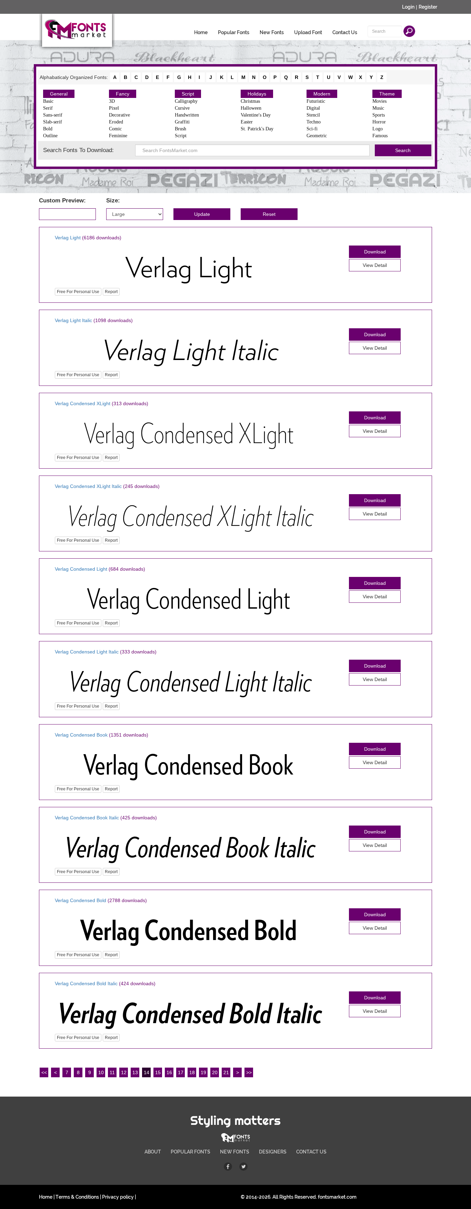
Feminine (118, 135)
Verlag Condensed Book (81, 735)
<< (44, 1072)
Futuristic (316, 101)
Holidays (257, 94)
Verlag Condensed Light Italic (87, 652)
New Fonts (272, 32)
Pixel (114, 108)
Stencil (313, 115)
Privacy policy (118, 1197)
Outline (50, 135)
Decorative (119, 115)
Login (408, 7)
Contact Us (344, 32)
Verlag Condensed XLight (82, 403)
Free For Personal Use (78, 291)
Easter (247, 121)
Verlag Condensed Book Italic (87, 817)
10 (101, 1072)
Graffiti (182, 121)
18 (192, 1072)
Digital (313, 108)
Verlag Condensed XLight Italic (88, 486)
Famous (380, 135)
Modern (321, 94)
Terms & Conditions (77, 1197)
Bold (47, 128)
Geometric (317, 135)
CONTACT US (311, 1152)
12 (124, 1072)
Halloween (251, 108)
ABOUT (152, 1152)
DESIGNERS (273, 1152)
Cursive (182, 108)
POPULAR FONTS (190, 1152)
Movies (379, 101)
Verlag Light (68, 237)
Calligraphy (186, 101)
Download (375, 251)
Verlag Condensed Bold (80, 900)
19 (203, 1072)
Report (111, 291)
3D (112, 101)
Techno (314, 121)
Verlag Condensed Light (81, 569)
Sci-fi (312, 128)
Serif (48, 108)
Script (188, 94)
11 (112, 1072)
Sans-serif (52, 115)
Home (201, 32)
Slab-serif (52, 121)
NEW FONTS (234, 1152)
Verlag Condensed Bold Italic (86, 983)
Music (378, 108)
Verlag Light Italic (73, 320)
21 (226, 1072)
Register (428, 7)
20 (215, 1072)
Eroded (116, 121)
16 (169, 1072)
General (59, 94)
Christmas (250, 101)
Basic (48, 101)
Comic (115, 128)
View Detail (375, 265)
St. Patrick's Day (257, 128)
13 (135, 1072)
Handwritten (187, 115)
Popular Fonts (233, 32)
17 (180, 1072)
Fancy (122, 94)
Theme (387, 94)
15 (158, 1072)
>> (249, 1072)
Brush (180, 128)
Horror (379, 121)
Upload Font (308, 32)
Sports (378, 115)
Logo (377, 128)
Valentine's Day (256, 115)
